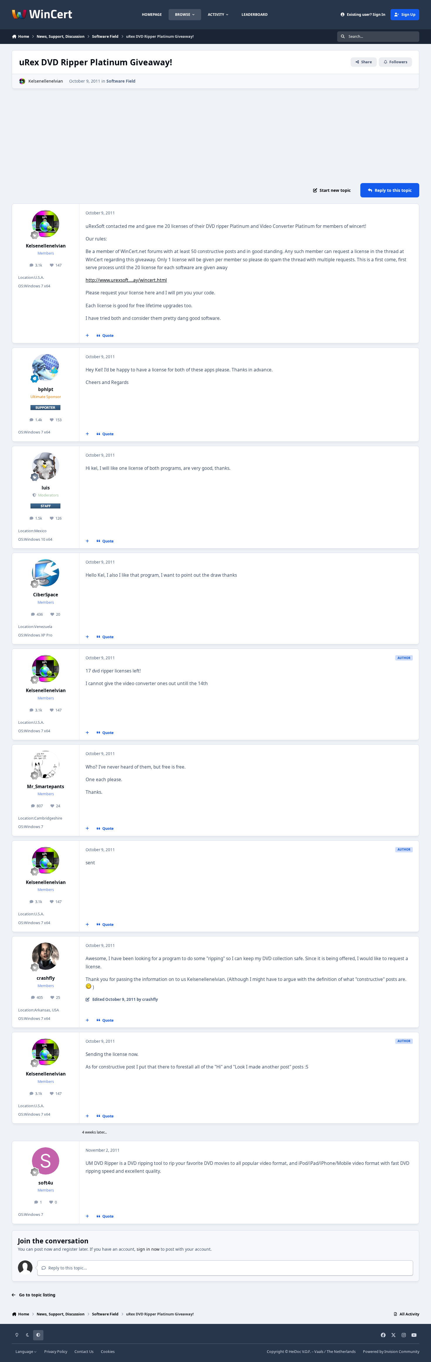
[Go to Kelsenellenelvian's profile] (22, 81)
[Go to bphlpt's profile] (46, 367)
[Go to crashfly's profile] (46, 956)
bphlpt (45, 389)
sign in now (148, 1249)
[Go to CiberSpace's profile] (46, 573)
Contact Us (84, 1351)
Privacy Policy (55, 1351)
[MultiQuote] (87, 335)
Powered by (391, 1351)
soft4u (45, 1183)
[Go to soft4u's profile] (46, 1161)
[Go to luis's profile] (46, 466)
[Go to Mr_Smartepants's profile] (46, 764)
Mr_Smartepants (45, 787)
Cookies (108, 1351)
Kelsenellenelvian (45, 81)
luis (46, 488)
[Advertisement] (215, 136)
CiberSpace (45, 595)
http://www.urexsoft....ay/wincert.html (126, 280)
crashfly (46, 978)
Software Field (120, 81)
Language (25, 1351)
